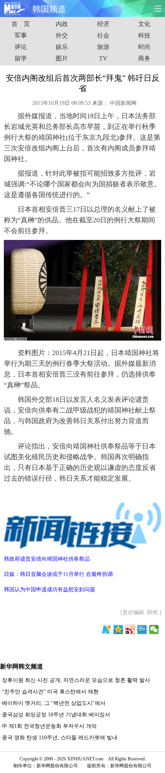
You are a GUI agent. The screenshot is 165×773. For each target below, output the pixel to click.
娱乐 (62, 47)
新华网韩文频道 (21, 666)
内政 (62, 24)
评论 (21, 47)
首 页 (21, 24)
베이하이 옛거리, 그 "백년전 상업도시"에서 (54, 703)
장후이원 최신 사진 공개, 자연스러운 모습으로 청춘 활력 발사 (76, 680)
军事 (21, 35)
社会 (103, 35)
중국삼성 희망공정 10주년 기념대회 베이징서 (56, 715)
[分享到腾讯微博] (142, 629)
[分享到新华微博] (106, 629)
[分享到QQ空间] (118, 629)
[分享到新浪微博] (130, 629)
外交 (62, 35)
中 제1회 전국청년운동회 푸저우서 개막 (49, 726)
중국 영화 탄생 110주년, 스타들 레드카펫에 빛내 (59, 737)
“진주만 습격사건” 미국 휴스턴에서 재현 (50, 692)
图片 (62, 58)
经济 (103, 24)
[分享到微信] (154, 629)
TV (103, 58)
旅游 (103, 47)
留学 (21, 58)
